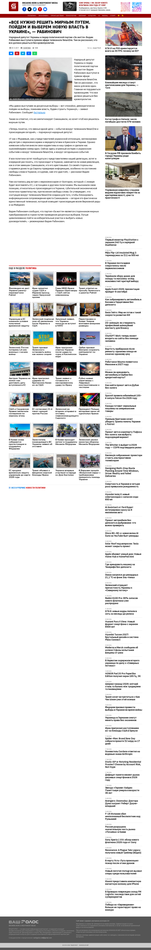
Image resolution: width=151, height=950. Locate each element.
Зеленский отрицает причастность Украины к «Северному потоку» (118, 588)
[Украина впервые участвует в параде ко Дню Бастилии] (67, 461)
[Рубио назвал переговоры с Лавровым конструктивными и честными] (90, 369)
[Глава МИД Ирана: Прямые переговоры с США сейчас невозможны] (67, 279)
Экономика (43, 16)
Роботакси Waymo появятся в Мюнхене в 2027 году (121, 363)
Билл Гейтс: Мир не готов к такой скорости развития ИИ (123, 314)
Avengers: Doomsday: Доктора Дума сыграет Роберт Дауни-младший (121, 803)
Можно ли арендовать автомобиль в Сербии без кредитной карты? (119, 375)
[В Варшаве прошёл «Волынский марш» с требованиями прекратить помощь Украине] (90, 461)
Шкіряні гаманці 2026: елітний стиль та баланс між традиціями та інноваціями (123, 686)
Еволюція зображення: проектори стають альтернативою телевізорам (123, 458)
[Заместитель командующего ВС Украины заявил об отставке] (43, 430)
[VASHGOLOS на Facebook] (24, 9)
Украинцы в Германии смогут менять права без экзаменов (121, 719)
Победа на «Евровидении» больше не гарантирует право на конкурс (123, 907)
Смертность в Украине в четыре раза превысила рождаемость (122, 485)
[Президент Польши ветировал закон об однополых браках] (90, 399)
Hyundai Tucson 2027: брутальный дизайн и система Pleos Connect (121, 637)
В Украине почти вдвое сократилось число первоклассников (117, 266)
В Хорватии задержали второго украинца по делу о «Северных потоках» (122, 663)
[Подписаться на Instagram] (126, 7)
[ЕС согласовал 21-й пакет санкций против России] (43, 399)
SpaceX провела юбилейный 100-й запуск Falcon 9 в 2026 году (123, 397)
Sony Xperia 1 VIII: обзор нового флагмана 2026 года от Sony (122, 841)
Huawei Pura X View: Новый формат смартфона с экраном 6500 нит (121, 624)
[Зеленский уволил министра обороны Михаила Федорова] (90, 430)
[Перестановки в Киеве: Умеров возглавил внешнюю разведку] (90, 309)
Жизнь (105, 16)
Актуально (39, 112)
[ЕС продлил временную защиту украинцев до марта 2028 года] (20, 461)
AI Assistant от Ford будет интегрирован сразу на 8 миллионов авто (119, 510)
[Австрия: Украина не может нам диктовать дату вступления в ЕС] (20, 369)
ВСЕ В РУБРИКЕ (28, 487)
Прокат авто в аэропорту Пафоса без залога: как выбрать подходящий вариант (123, 434)
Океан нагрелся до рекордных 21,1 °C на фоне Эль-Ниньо (121, 576)
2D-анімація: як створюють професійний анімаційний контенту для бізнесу (120, 325)
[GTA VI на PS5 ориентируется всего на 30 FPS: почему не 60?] (123, 34)
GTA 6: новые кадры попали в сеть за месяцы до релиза (121, 612)
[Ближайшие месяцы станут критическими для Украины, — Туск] (123, 68)
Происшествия (57, 16)
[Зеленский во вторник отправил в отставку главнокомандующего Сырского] (67, 399)
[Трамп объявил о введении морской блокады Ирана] (43, 461)
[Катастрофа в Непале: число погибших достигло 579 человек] (123, 105)
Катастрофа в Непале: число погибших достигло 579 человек (123, 120)
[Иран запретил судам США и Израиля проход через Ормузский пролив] (43, 279)
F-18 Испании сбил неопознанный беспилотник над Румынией (122, 816)
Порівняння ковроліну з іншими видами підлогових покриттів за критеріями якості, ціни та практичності (122, 193)
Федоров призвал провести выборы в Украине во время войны (123, 708)
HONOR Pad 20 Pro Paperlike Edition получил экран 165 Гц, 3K (123, 675)
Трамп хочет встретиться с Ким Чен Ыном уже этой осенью (122, 698)
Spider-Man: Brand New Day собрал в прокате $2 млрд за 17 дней (122, 741)
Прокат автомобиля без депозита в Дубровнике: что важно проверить (120, 523)
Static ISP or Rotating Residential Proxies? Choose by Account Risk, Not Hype (123, 764)
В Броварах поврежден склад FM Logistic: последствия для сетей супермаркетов (123, 894)
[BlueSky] (11, 53)
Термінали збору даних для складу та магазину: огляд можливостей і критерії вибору (122, 278)
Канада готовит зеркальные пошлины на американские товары (120, 408)
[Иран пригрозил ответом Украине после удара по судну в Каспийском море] (67, 338)
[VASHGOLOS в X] (29, 9)
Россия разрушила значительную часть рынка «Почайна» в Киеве (120, 829)
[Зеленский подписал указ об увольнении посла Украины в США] (43, 309)
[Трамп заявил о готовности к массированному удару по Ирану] (67, 369)
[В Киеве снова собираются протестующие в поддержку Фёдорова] (20, 430)
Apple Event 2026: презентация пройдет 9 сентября (122, 290)
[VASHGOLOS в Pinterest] (40, 9)
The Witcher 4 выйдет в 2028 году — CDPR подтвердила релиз (123, 446)
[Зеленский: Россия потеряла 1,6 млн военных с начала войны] (20, 338)
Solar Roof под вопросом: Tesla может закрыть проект (121, 545)
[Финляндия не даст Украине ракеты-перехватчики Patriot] (20, 279)
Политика (32, 16)
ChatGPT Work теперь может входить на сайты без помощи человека (121, 338)
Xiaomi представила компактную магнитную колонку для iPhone (123, 883)
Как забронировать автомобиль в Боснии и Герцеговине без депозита (123, 302)
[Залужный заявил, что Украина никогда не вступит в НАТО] (67, 309)
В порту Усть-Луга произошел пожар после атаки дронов (121, 862)
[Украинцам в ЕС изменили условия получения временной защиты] (20, 309)
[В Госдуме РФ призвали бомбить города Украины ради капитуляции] (123, 139)
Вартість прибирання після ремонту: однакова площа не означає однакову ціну (121, 351)
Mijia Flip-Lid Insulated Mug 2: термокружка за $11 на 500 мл (122, 254)
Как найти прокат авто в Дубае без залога (122, 386)
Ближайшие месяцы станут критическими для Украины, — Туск (121, 85)
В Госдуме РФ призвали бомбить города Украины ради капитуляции (123, 156)
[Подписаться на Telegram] (137, 7)
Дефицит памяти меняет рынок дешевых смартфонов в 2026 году (122, 777)
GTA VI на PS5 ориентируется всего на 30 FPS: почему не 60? (122, 50)
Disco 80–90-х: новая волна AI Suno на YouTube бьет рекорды (122, 534)
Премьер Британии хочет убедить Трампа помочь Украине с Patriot (123, 421)
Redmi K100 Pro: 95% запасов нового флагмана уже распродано (121, 601)
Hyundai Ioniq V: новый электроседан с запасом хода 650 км (121, 497)
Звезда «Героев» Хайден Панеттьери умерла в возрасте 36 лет (122, 790)
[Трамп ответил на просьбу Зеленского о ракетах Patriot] (90, 279)
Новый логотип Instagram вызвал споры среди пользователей (123, 872)
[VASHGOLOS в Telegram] (35, 9)
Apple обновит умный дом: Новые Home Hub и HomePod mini (123, 555)
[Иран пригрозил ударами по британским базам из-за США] (43, 369)
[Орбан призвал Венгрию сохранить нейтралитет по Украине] (90, 338)
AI (99, 16)
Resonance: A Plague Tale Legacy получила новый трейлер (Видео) (123, 851)
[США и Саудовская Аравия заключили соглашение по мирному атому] (20, 399)
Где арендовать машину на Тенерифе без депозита (120, 566)
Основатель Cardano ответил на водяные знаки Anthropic (122, 753)
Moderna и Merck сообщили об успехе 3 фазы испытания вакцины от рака (121, 650)
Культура (92, 16)
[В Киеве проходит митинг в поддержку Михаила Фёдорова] (67, 430)
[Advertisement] (55, 244)
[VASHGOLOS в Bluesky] (45, 9)
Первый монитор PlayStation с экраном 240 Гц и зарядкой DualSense (121, 242)
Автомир (82, 16)
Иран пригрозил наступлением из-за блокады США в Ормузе (122, 729)
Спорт (112, 16)
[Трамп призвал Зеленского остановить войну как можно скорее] (43, 338)
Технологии (71, 16)
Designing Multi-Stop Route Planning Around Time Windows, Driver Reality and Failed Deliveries (122, 472)
